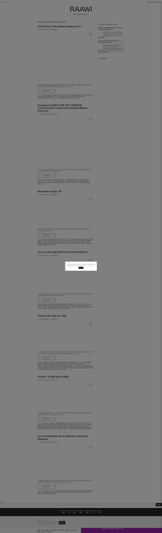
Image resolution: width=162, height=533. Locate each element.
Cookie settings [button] (90, 265)
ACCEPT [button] (81, 267)
